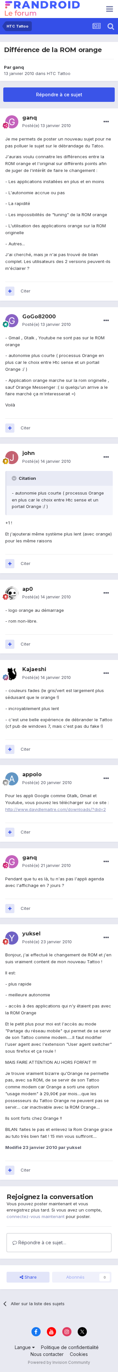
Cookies (79, 1354)
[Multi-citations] (9, 291)
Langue (23, 1347)
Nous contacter (47, 1354)
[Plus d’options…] (106, 122)
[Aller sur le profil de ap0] (11, 593)
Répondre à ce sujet (59, 94)
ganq (18, 67)
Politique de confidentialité (70, 1347)
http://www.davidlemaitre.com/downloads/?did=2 (55, 809)
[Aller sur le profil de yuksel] (11, 938)
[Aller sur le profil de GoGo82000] (11, 320)
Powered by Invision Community (59, 1362)
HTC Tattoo (58, 73)
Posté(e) (46, 125)
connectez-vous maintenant (36, 1216)
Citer (25, 290)
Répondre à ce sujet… (41, 1242)
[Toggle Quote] (15, 478)
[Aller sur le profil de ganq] (11, 121)
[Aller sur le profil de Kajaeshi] (11, 673)
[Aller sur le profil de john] (11, 457)
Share (30, 1277)
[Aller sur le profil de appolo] (11, 778)
